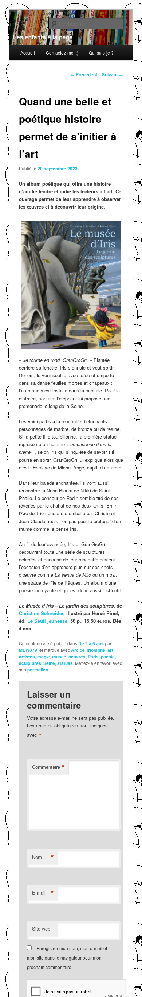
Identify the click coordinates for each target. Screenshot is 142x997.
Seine (49, 663)
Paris (93, 656)
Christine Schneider (41, 613)
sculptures (30, 663)
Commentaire (48, 767)
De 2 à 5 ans (91, 643)
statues (65, 663)
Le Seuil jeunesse (47, 620)
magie (43, 656)
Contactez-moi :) (62, 52)
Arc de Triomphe (88, 650)
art (110, 650)
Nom (43, 857)
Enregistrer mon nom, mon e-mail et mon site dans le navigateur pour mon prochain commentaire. (67, 957)
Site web (41, 928)
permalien (37, 669)
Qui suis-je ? (101, 52)
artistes (27, 656)
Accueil (27, 52)
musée (59, 656)
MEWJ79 (28, 650)
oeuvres (77, 656)
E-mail (43, 893)
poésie (108, 656)
